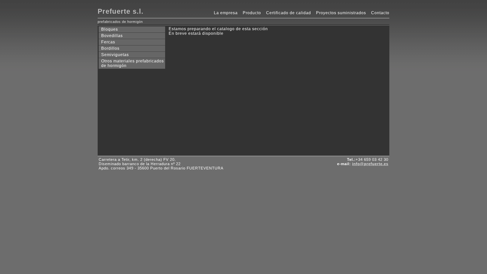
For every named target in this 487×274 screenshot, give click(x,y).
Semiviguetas (115, 55)
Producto (252, 13)
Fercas (108, 42)
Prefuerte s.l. (121, 11)
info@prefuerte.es (370, 164)
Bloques (109, 29)
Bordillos (110, 48)
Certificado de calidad (288, 13)
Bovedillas (112, 35)
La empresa (226, 13)
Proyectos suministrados (341, 13)
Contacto (380, 13)
